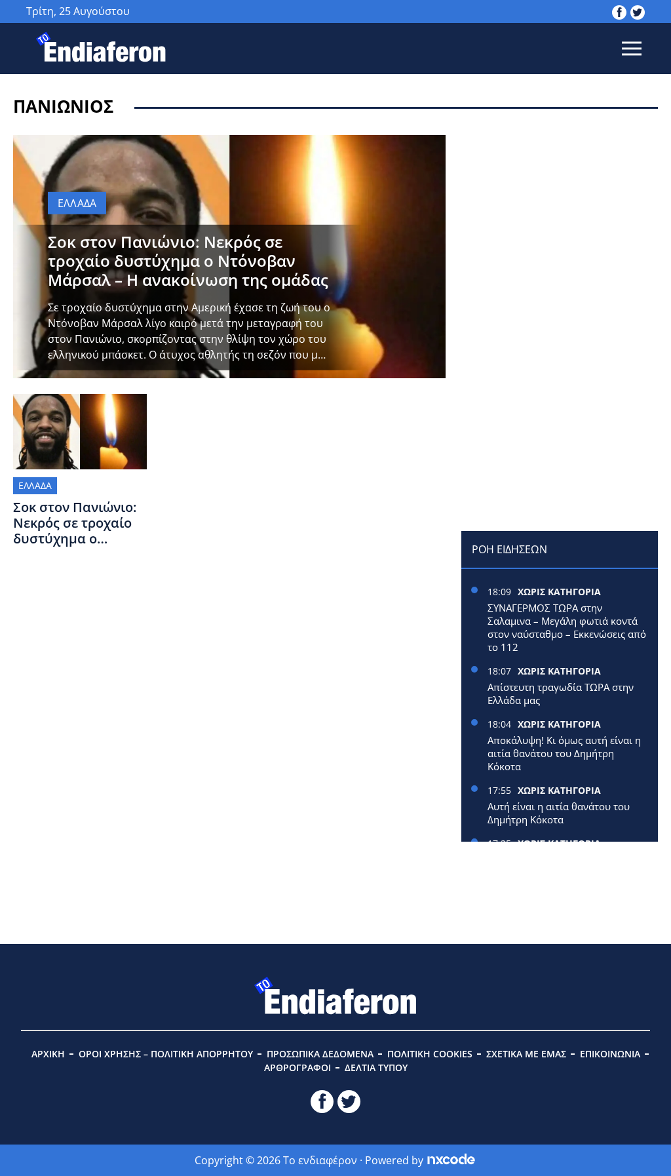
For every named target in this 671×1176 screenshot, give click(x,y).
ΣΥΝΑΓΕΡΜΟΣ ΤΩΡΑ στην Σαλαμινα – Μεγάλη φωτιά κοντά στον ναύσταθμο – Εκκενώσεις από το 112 (567, 627)
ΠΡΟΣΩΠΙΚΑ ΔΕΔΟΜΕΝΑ (320, 1054)
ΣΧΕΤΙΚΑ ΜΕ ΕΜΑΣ (526, 1054)
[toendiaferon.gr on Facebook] (619, 11)
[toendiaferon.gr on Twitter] (637, 11)
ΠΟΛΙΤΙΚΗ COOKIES (429, 1054)
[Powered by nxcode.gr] (451, 1160)
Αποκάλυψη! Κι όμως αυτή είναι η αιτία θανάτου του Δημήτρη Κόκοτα (564, 753)
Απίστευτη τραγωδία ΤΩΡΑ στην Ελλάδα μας (561, 693)
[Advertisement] (559, 217)
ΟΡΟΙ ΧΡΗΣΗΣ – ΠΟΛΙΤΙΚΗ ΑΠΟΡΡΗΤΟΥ (166, 1054)
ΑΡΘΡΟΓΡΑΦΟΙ (297, 1067)
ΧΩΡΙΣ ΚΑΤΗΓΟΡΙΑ (559, 591)
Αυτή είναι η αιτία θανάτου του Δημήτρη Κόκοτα (559, 813)
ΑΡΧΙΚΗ (48, 1054)
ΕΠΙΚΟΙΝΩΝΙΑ (610, 1054)
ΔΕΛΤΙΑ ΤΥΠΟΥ (376, 1067)
